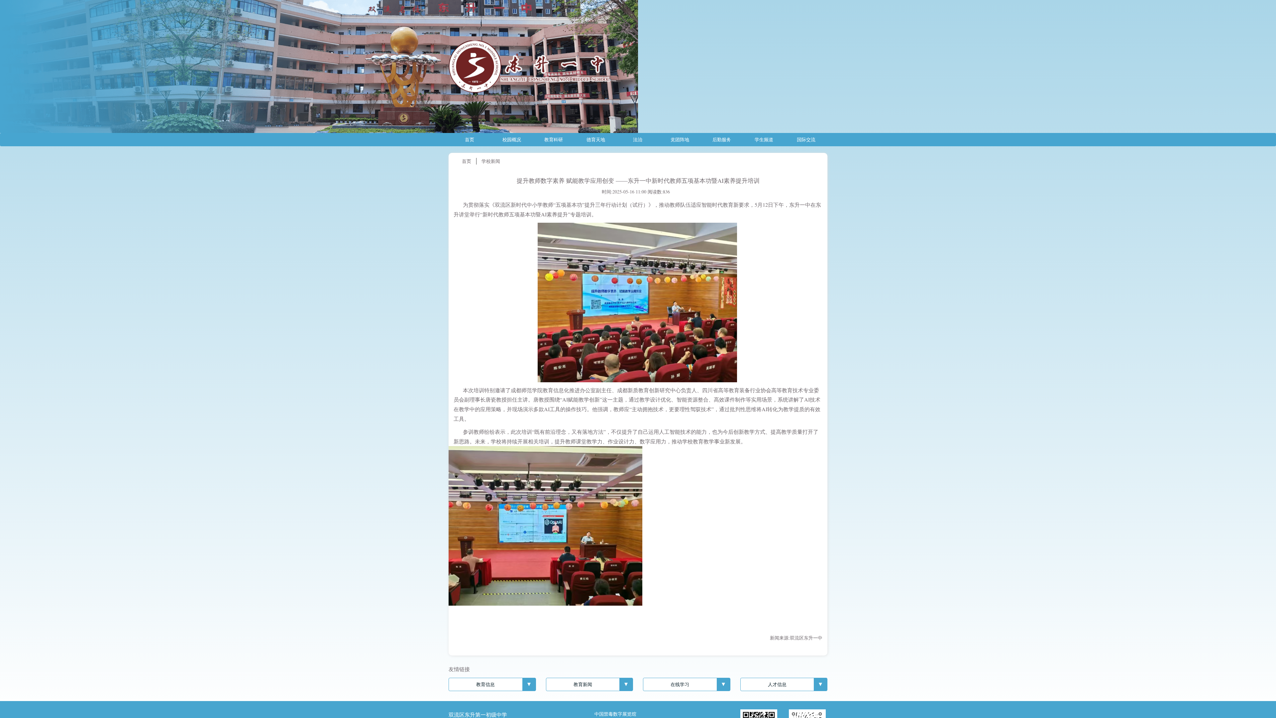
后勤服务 (721, 139)
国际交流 (806, 139)
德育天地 (595, 139)
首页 (469, 139)
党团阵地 (680, 139)
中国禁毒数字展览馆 (615, 714)
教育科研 (553, 139)
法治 (637, 139)
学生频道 (764, 139)
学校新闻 (490, 161)
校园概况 (511, 139)
